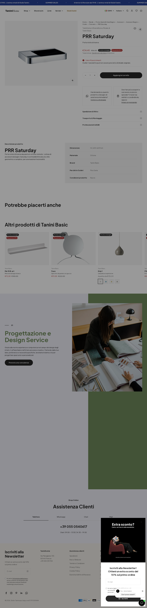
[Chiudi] (141, 522)
